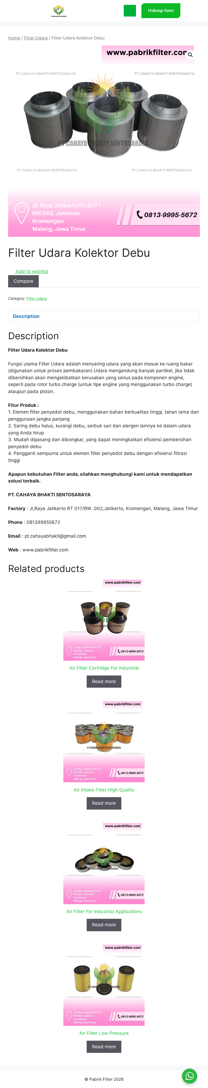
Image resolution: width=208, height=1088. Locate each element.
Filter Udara (36, 38)
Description (26, 316)
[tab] (104, 317)
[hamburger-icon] (130, 11)
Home (14, 38)
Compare (23, 281)
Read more (104, 681)
